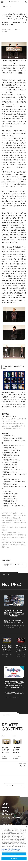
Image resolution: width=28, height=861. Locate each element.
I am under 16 (14, 858)
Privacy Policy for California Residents (10, 849)
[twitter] (27, 18)
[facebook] (27, 20)
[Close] (26, 827)
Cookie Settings (14, 854)
